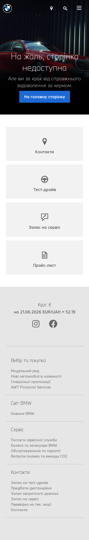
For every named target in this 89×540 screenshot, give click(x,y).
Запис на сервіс (25, 499)
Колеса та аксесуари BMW (34, 445)
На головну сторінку (44, 96)
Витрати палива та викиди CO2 (39, 456)
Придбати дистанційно (31, 488)
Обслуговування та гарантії (36, 450)
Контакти (19, 509)
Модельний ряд (25, 370)
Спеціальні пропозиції (30, 381)
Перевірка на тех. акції (31, 504)
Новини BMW (22, 413)
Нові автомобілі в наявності (36, 376)
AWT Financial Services (31, 387)
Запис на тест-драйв (29, 482)
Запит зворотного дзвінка (34, 493)
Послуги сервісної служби (34, 440)
